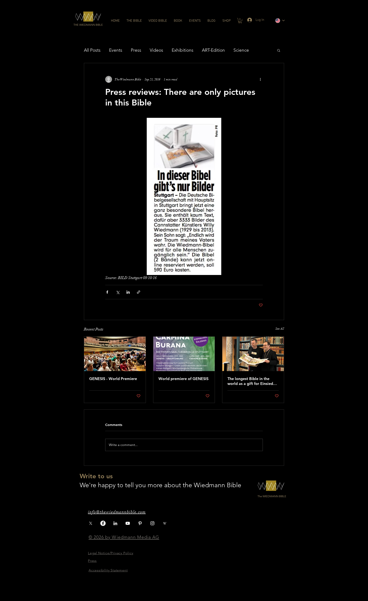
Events (115, 50)
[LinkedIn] (115, 523)
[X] (90, 523)
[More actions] (260, 79)
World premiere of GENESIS (183, 378)
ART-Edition (213, 50)
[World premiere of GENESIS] (184, 354)
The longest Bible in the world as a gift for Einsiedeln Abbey (252, 381)
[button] (88, 25)
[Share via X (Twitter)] (118, 292)
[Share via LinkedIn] (128, 292)
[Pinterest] (140, 523)
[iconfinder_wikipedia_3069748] (164, 523)
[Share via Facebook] (107, 292)
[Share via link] (139, 292)
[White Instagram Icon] (152, 523)
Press (136, 50)
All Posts (92, 50)
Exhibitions (182, 50)
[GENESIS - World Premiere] (115, 354)
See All (279, 328)
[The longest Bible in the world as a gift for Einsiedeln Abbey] (253, 354)
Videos (156, 50)
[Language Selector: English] (280, 20)
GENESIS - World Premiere (113, 378)
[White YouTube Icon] (127, 523)
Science (241, 50)
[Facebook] (103, 523)
